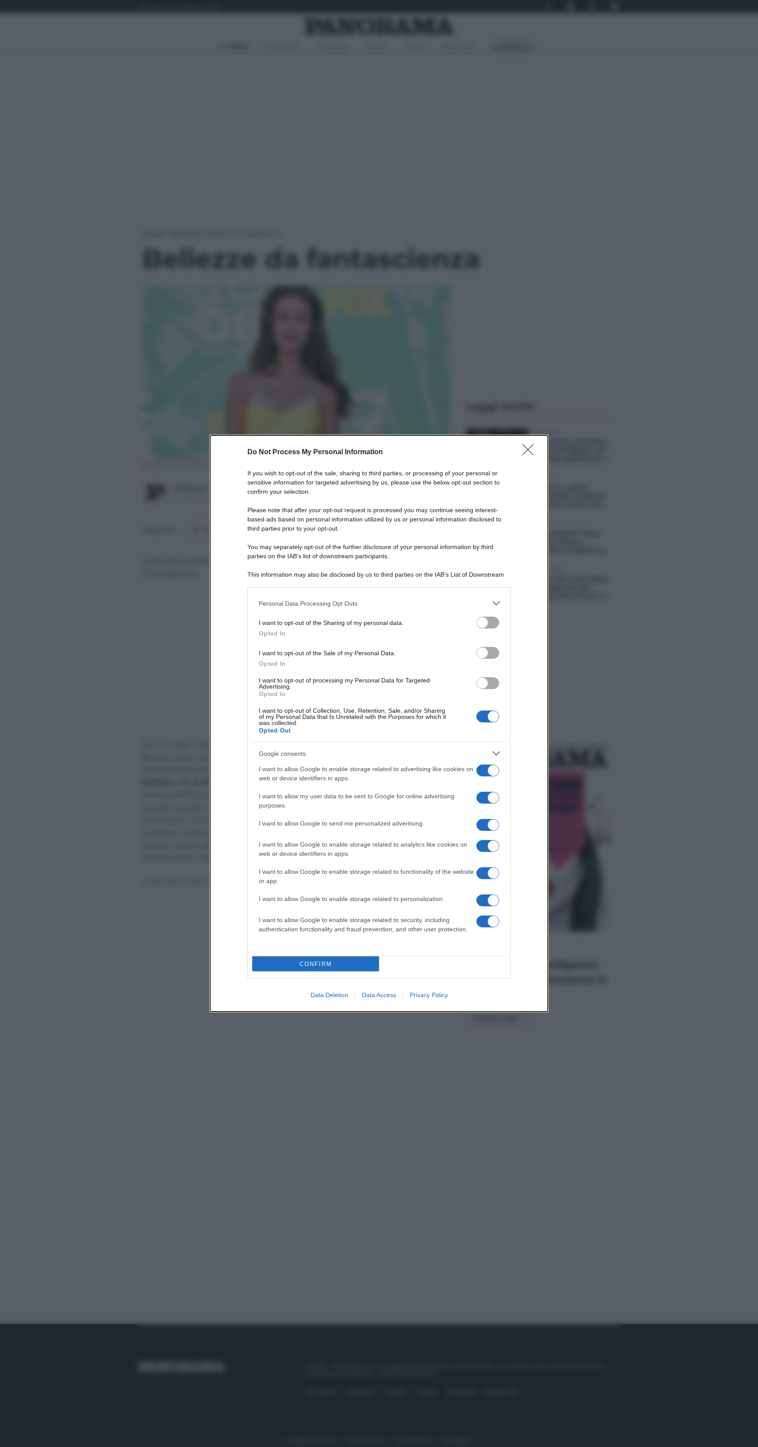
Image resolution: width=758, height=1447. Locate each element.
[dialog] (379, 723)
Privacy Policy (429, 994)
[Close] (530, 452)
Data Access (379, 994)
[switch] (487, 622)
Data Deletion (329, 994)
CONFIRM (316, 964)
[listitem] (379, 603)
